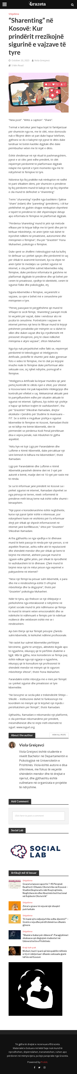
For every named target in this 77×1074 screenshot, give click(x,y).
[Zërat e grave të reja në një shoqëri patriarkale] (15, 905)
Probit (44, 1062)
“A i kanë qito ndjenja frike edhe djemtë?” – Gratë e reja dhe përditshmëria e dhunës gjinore (45, 922)
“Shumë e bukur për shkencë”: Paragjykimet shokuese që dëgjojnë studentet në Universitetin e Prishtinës (45, 938)
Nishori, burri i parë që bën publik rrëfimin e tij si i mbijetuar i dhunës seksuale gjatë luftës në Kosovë (45, 954)
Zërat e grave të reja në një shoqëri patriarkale (41, 908)
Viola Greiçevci (42, 60)
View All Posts (59, 734)
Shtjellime (14, 14)
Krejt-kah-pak (29, 947)
